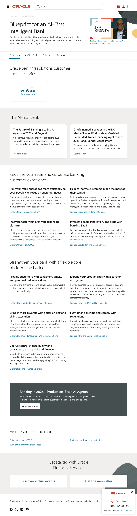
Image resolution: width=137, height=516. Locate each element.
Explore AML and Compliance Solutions (88, 335)
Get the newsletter (98, 481)
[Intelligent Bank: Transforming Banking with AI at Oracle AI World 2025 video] (108, 28)
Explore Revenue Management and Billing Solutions (34, 335)
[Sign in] (123, 6)
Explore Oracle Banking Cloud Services (88, 244)
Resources (61, 55)
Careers (79, 501)
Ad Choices (70, 501)
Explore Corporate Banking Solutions (87, 211)
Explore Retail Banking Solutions (25, 211)
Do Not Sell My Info (40, 501)
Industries (13, 16)
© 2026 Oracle (15, 501)
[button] (8, 6)
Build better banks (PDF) (21, 440)
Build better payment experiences (25, 444)
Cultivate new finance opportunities (86, 440)
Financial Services (27, 16)
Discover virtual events (38, 481)
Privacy (28, 501)
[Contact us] (129, 6)
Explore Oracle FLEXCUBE (22, 244)
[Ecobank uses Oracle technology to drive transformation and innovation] (28, 91)
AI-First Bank (31, 55)
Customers (15, 55)
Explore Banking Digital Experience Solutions (31, 302)
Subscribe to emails (91, 501)
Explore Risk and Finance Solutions (26, 368)
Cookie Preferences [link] (56, 501)
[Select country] (118, 6)
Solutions (47, 55)
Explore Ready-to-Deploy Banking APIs (88, 302)
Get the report (79, 153)
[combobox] (68, 6)
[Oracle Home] (21, 6)
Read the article (20, 153)
